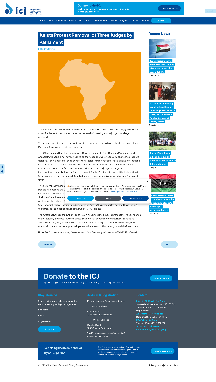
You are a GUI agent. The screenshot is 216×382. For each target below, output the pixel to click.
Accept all (81, 198)
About (88, 20)
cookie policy (132, 191)
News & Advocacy (57, 20)
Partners (145, 20)
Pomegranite (82, 365)
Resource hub (75, 20)
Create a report (162, 351)
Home (42, 20)
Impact (135, 20)
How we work (101, 20)
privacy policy (116, 191)
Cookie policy (171, 365)
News (52, 49)
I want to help (168, 8)
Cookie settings (135, 198)
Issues (114, 20)
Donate (162, 20)
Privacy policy (156, 365)
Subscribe (49, 329)
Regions (124, 20)
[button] (147, 181)
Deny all (108, 198)
